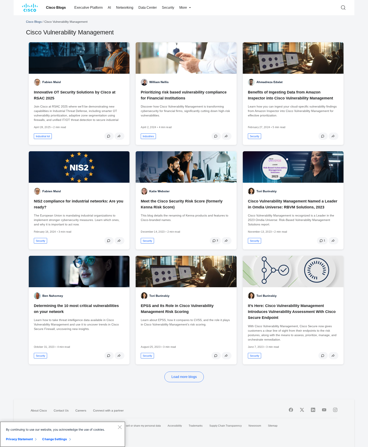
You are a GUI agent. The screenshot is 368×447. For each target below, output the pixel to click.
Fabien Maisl (51, 82)
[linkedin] (313, 410)
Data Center (147, 7)
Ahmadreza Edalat (269, 82)
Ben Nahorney (52, 295)
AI (109, 7)
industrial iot (43, 136)
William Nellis (159, 82)
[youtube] (324, 410)
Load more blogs (184, 377)
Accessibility (175, 425)
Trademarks (196, 425)
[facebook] (291, 410)
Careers (80, 410)
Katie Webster (159, 191)
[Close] (120, 427)
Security (168, 7)
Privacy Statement (19, 439)
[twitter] (302, 410)
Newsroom (255, 425)
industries (148, 136)
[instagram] (335, 410)
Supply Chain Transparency (225, 425)
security (254, 136)
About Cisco (39, 410)
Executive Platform (88, 7)
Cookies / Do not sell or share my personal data (133, 425)
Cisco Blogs (56, 7)
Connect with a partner (108, 410)
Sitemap (272, 425)
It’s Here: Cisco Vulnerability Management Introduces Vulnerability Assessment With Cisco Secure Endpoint (292, 312)
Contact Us (61, 410)
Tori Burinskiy (266, 191)
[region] (62, 434)
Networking (124, 7)
